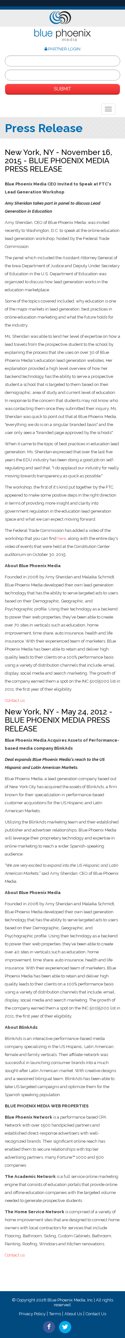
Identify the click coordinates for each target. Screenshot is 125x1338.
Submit (62, 89)
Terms (55, 1313)
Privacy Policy (32, 1313)
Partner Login (63, 49)
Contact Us (96, 1313)
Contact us (15, 700)
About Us (73, 1313)
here (61, 538)
